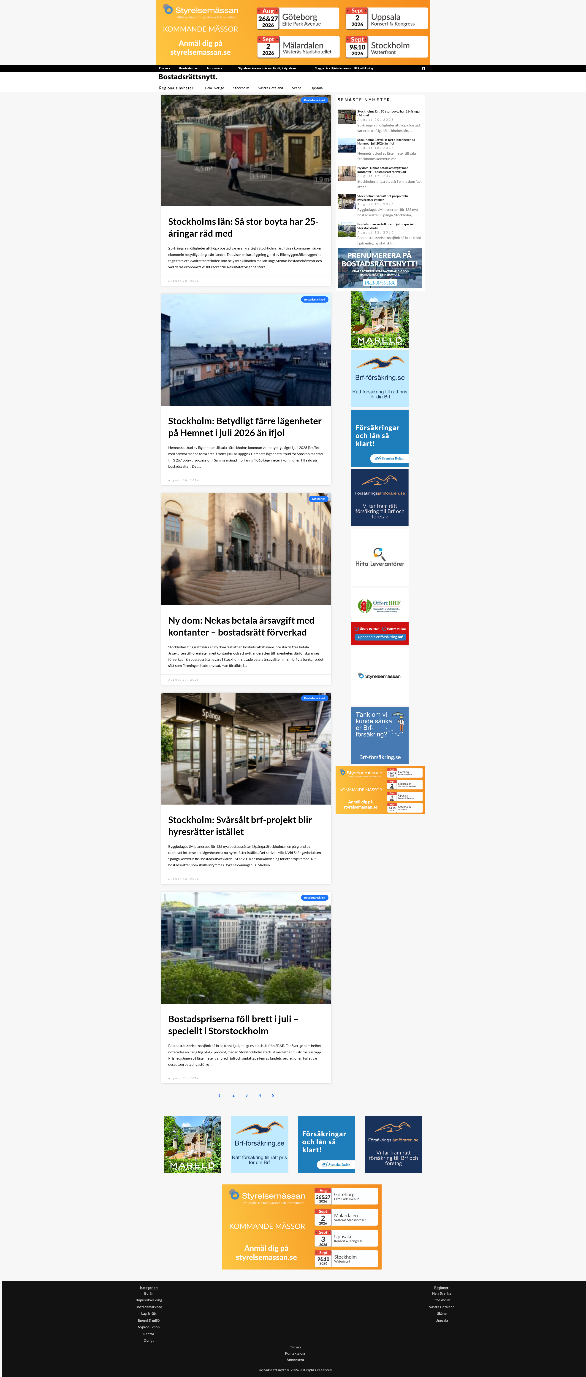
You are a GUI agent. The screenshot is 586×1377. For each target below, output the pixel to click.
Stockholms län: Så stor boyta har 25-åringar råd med (389, 113)
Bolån (148, 1293)
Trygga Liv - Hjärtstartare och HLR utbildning (344, 68)
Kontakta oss (188, 68)
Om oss (164, 68)
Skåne (296, 88)
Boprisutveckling (149, 1300)
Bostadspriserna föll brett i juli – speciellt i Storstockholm (387, 226)
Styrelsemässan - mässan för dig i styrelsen (267, 68)
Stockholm (241, 88)
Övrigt (149, 1340)
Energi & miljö (149, 1320)
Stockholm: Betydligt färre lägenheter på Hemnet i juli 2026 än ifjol (386, 141)
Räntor (148, 1334)
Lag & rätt (149, 1313)
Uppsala (316, 88)
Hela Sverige (214, 88)
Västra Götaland (270, 88)
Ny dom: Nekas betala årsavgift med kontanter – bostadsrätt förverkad (382, 170)
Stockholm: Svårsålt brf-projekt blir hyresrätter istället (382, 198)
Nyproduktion (149, 1327)
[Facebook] (423, 68)
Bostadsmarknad (149, 1307)
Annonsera (214, 68)
